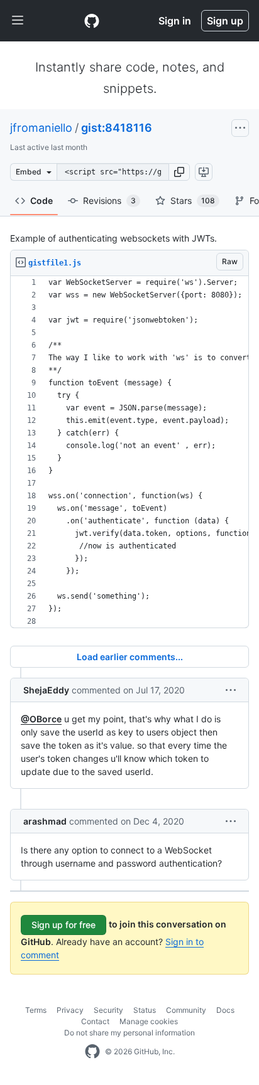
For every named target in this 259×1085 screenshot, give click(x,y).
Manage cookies (148, 1021)
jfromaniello (41, 127)
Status (144, 1010)
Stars (192, 200)
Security (108, 1010)
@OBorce (41, 719)
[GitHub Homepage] (92, 1052)
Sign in (174, 20)
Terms (36, 1010)
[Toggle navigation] (17, 21)
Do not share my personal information (129, 1032)
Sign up (225, 20)
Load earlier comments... (130, 656)
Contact (95, 1021)
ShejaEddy (46, 690)
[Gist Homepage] (91, 20)
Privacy (70, 1010)
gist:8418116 (116, 127)
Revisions (109, 200)
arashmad (45, 821)
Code (41, 200)
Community (186, 1010)
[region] (129, 452)
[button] (179, 172)
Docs (225, 1010)
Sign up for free (63, 924)
